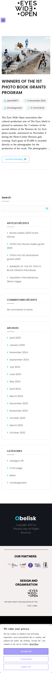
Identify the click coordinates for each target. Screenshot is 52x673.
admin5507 (12, 101)
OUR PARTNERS (25, 556)
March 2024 (16, 396)
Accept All (26, 651)
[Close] (50, 625)
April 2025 (15, 337)
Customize (26, 659)
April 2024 (15, 388)
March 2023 (16, 425)
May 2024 (15, 381)
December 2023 (19, 403)
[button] (3, 20)
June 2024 (15, 374)
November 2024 (19, 352)
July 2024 (15, 367)
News (13, 475)
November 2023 (19, 410)
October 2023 (17, 418)
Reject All (26, 666)
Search (6, 197)
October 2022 (17, 432)
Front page (16, 468)
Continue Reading (14, 159)
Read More (34, 644)
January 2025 (17, 345)
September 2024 (19, 359)
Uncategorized (14, 108)
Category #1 (17, 460)
